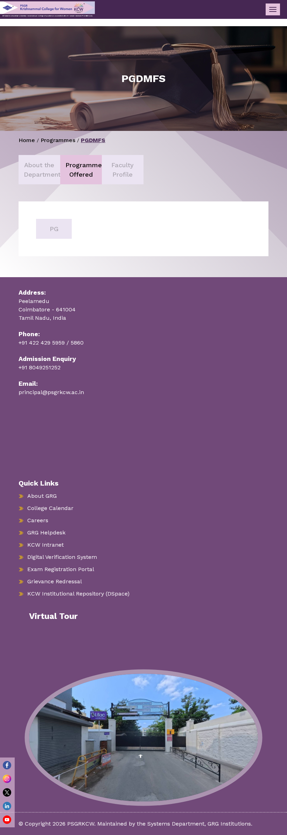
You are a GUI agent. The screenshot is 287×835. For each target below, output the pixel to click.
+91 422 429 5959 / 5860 (51, 342)
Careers (37, 520)
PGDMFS (93, 140)
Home (27, 140)
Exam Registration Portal (60, 569)
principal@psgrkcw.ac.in (51, 392)
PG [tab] (54, 228)
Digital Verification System (62, 557)
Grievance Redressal (54, 581)
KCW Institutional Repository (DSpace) (78, 593)
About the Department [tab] (42, 169)
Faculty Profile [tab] (122, 169)
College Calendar (50, 508)
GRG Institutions (229, 823)
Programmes (58, 140)
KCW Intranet (45, 544)
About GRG (42, 496)
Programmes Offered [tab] (83, 169)
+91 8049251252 (40, 367)
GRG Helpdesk (46, 532)
